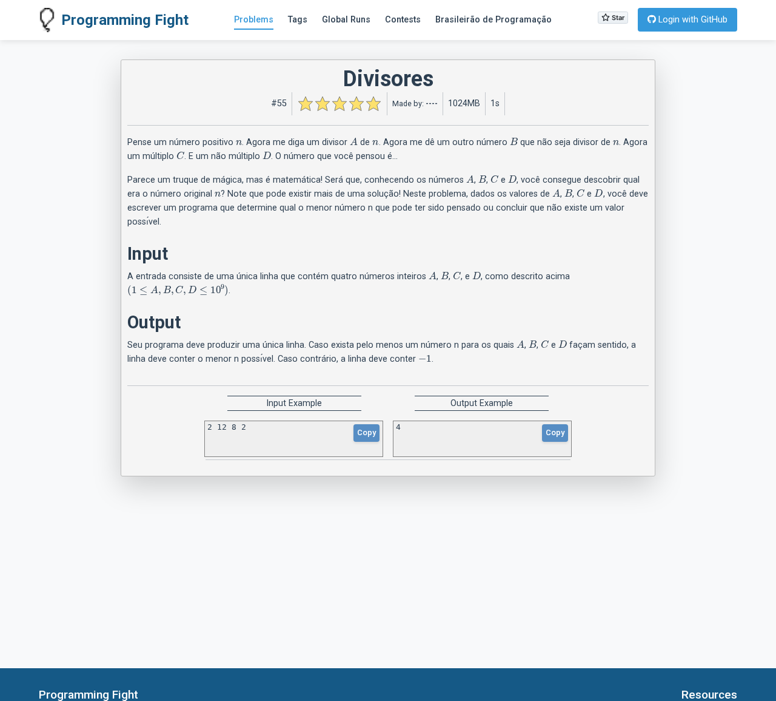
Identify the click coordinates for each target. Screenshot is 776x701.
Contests (403, 20)
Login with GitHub (692, 20)
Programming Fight (125, 20)
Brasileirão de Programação (493, 20)
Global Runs (346, 20)
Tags (297, 20)
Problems (253, 20)
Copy (366, 432)
